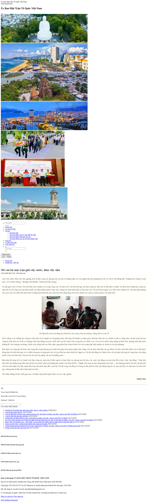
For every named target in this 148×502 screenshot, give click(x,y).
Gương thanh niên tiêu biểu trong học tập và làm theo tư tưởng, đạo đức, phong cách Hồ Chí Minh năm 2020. (43, 426)
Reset (9, 257)
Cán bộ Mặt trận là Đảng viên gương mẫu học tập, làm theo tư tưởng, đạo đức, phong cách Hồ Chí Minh (41, 414)
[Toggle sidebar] (2, 13)
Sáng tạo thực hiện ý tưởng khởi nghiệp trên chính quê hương (26, 424)
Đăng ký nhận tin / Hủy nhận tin (12, 496)
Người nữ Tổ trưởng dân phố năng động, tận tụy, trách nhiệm (26, 410)
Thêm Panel (6, 254)
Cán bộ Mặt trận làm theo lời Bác (16, 416)
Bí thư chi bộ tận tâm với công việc (17, 428)
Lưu (3, 257)
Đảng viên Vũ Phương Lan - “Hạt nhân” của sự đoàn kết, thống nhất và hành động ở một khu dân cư (40, 422)
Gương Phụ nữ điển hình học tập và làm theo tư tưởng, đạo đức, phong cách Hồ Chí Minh (36, 418)
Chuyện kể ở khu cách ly (13, 412)
